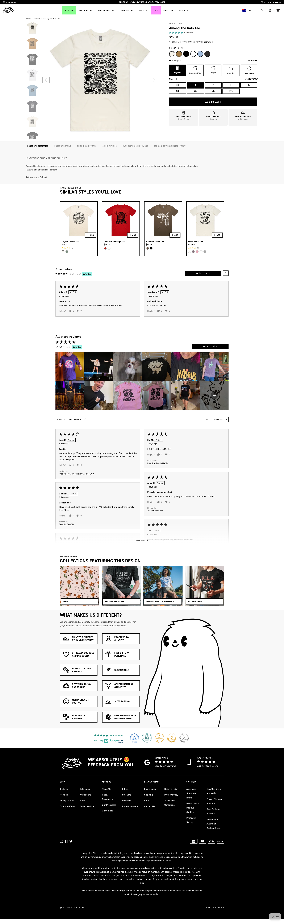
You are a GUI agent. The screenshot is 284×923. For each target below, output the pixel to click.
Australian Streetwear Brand (191, 793)
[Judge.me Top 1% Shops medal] (171, 738)
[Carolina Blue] (200, 54)
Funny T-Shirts (67, 800)
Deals (182, 10)
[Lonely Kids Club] (8, 10)
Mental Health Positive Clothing (193, 808)
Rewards (126, 800)
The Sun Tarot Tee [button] (155, 510)
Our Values (107, 810)
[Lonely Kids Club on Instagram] (61, 841)
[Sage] (67, 251)
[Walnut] (147, 248)
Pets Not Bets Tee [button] (66, 524)
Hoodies (64, 794)
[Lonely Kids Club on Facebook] (66, 841)
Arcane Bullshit (175, 23)
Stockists (126, 794)
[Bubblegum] (197, 251)
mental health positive (162, 871)
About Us (106, 788)
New (67, 10)
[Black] (186, 54)
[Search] (262, 10)
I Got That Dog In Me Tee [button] (157, 463)
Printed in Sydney (191, 820)
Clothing (83, 10)
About (166, 10)
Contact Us (149, 806)
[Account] (270, 10)
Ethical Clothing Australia (214, 801)
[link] (213, 32)
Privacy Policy (171, 794)
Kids (141, 10)
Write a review (203, 273)
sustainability (178, 856)
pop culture (171, 868)
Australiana (85, 794)
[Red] (105, 248)
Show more (141, 540)
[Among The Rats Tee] (32, 28)
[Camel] (179, 54)
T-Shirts (64, 788)
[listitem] (69, 366)
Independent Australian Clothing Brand (213, 824)
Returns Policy (171, 788)
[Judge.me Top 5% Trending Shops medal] (184, 738)
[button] (154, 80)
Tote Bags (85, 788)
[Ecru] (172, 54)
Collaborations (87, 806)
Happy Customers (107, 797)
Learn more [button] (208, 42)
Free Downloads (130, 806)
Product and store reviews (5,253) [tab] (71, 419)
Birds (82, 800)
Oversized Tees (67, 806)
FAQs (146, 800)
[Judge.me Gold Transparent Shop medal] (159, 738)
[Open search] (207, 419)
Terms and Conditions (169, 802)
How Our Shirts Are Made (213, 791)
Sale (155, 10)
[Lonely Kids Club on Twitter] (70, 841)
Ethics (125, 788)
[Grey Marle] (205, 251)
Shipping (148, 794)
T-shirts (181, 868)
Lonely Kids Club (75, 907)
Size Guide (252, 79)
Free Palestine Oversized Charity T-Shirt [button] (76, 473)
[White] (193, 54)
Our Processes (109, 804)
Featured (124, 10)
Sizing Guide (150, 788)
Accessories (104, 10)
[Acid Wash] (207, 54)
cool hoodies (192, 868)
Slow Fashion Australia (213, 811)
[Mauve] (193, 251)
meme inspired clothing (121, 871)
